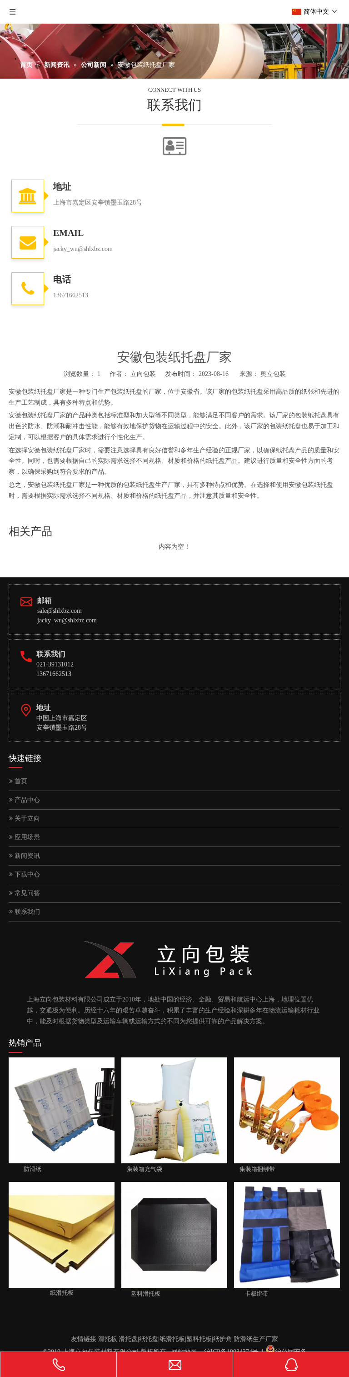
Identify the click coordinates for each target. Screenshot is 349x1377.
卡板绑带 (251, 1293)
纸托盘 (148, 1339)
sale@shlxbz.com (59, 610)
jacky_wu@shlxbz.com (67, 620)
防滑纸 (25, 1169)
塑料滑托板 (140, 1293)
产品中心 (26, 799)
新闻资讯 (26, 855)
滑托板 (107, 1339)
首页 (20, 781)
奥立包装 (273, 374)
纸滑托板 (172, 1339)
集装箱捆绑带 (254, 1169)
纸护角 (222, 1339)
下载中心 (26, 874)
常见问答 (26, 893)
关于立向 (26, 818)
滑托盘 (128, 1339)
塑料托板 (199, 1339)
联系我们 (26, 911)
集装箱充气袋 (141, 1169)
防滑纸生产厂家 (256, 1339)
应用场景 (26, 837)
